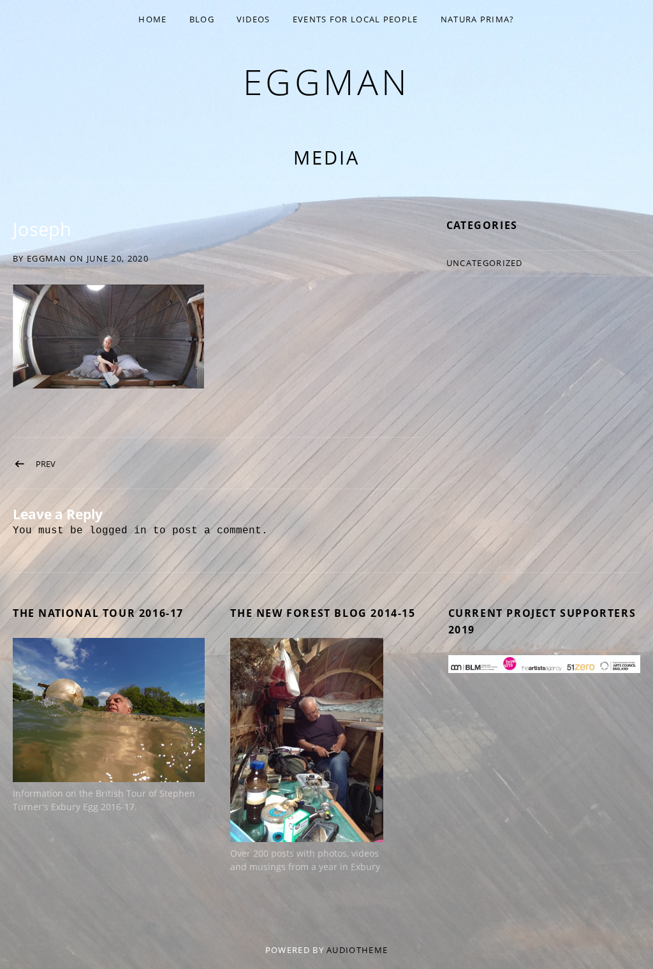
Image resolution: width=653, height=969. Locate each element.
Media (326, 157)
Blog (201, 19)
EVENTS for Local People (355, 19)
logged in (118, 530)
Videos (253, 19)
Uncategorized (484, 263)
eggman (327, 81)
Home (152, 19)
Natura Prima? (478, 19)
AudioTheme (357, 950)
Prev (45, 464)
